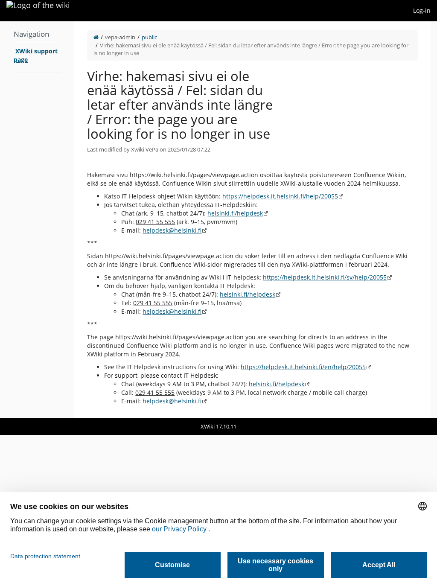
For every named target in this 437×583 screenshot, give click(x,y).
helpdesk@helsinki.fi (172, 230)
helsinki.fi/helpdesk (235, 213)
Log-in (422, 10)
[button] (67, 219)
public (149, 37)
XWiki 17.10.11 (218, 426)
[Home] (96, 37)
